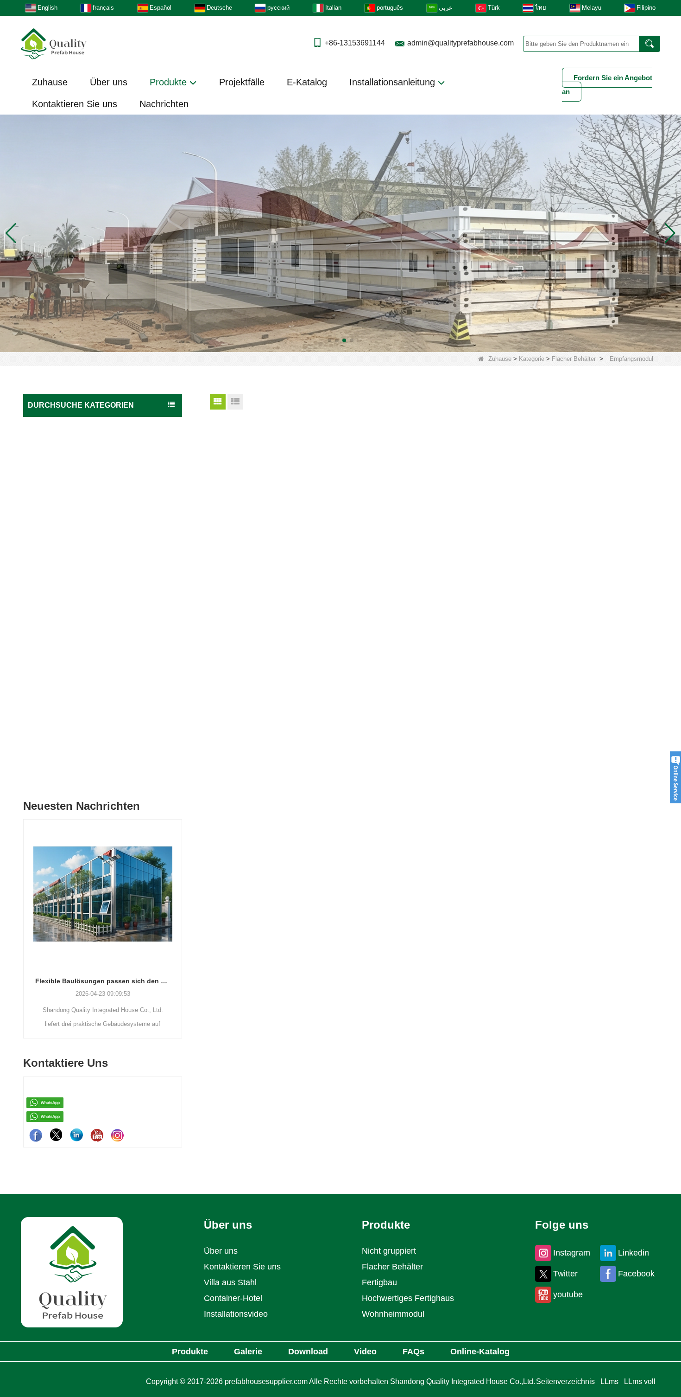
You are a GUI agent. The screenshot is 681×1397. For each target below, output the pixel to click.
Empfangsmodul (59, 661)
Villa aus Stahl (230, 1282)
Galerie (248, 1351)
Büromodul (52, 534)
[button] (329, 340)
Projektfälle (242, 82)
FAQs (413, 1351)
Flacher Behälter (574, 358)
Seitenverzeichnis (565, 1381)
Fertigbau (44, 444)
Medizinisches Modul (66, 498)
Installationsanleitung (393, 82)
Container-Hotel (233, 1298)
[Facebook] (36, 1135)
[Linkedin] (76, 1135)
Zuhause (50, 82)
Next (178, 913)
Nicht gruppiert (51, 771)
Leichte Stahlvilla (54, 716)
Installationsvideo (236, 1314)
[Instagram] (117, 1135)
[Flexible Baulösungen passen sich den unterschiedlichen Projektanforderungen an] (102, 893)
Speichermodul (57, 480)
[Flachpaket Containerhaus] (340, 233)
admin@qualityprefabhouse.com (460, 43)
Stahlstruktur (48, 753)
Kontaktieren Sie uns (74, 104)
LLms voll (640, 1381)
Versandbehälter (54, 734)
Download (308, 1351)
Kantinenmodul (58, 625)
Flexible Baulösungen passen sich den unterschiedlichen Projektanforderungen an (102, 981)
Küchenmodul (56, 606)
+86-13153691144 (355, 43)
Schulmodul (53, 570)
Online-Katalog (480, 1351)
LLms (609, 1381)
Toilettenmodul (57, 552)
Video (365, 1351)
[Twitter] (56, 1135)
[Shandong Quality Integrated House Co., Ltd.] (54, 42)
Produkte (169, 82)
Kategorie (531, 358)
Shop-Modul (54, 679)
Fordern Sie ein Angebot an (607, 85)
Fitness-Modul (56, 643)
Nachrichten (164, 104)
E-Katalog (307, 82)
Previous (27, 913)
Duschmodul (54, 588)
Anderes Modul (57, 697)
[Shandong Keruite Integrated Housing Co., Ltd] (72, 1271)
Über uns (108, 82)
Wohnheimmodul (60, 516)
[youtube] (97, 1135)
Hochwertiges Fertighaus (66, 425)
